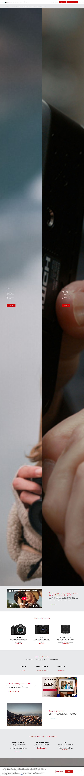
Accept (69, 771)
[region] (42, 771)
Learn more (18, 643)
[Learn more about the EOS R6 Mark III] (18, 636)
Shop (64, 2)
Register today (65, 749)
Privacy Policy (20, 774)
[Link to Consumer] (2, 2)
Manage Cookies (59, 771)
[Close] (81, 771)
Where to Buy (73, 2)
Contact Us (23, 670)
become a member (42, 748)
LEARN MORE (66, 305)
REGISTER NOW (11, 305)
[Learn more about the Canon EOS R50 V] (42, 636)
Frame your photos (14, 691)
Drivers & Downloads (42, 670)
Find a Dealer (61, 670)
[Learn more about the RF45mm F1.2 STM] (65, 636)
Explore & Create (18, 751)
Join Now (53, 718)
